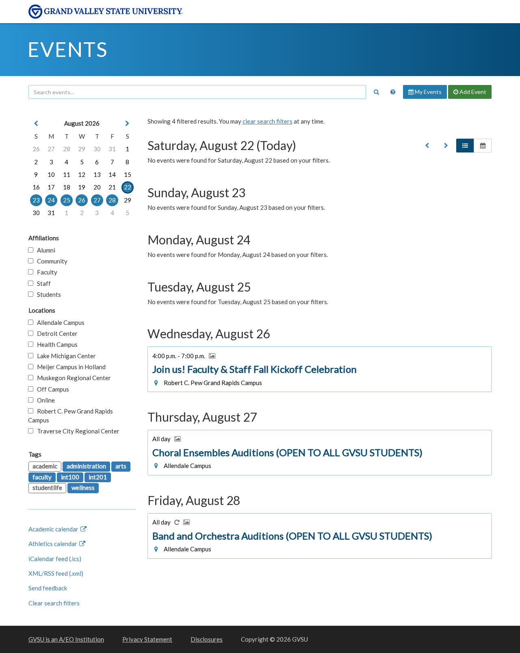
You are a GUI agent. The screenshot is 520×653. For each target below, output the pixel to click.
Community (50, 261)
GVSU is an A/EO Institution (66, 639)
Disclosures (207, 639)
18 (66, 187)
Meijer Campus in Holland (69, 366)
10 (51, 174)
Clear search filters (54, 603)
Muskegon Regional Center (72, 377)
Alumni (44, 250)
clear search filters (267, 121)
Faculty (45, 272)
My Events (428, 91)
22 (127, 187)
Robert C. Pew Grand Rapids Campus (70, 415)
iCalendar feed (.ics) (54, 558)
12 (81, 174)
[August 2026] (427, 145)
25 (66, 200)
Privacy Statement (147, 639)
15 (127, 174)
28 (66, 148)
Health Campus (55, 344)
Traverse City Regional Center (76, 431)
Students (47, 294)
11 (66, 174)
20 (97, 187)
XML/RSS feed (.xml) (55, 573)
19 (81, 187)
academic (44, 466)
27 (51, 148)
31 (112, 148)
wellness (83, 487)
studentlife (47, 487)
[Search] (376, 92)
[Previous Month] (36, 123)
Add (472, 91)
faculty (42, 477)
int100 (70, 477)
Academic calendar (54, 529)
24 (51, 200)
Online (44, 400)
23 (36, 200)
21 (112, 187)
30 (97, 148)
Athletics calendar (53, 543)
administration (86, 466)
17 (51, 187)
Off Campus (51, 389)
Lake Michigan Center (64, 355)
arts (120, 466)
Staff (42, 283)
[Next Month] (127, 123)
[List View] (465, 145)
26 (36, 148)
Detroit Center (55, 333)
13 (97, 174)
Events (68, 49)
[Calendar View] (483, 145)
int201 (98, 477)
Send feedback (47, 588)
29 (81, 148)
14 (112, 174)
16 (36, 187)
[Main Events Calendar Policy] (393, 92)
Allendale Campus (58, 322)
